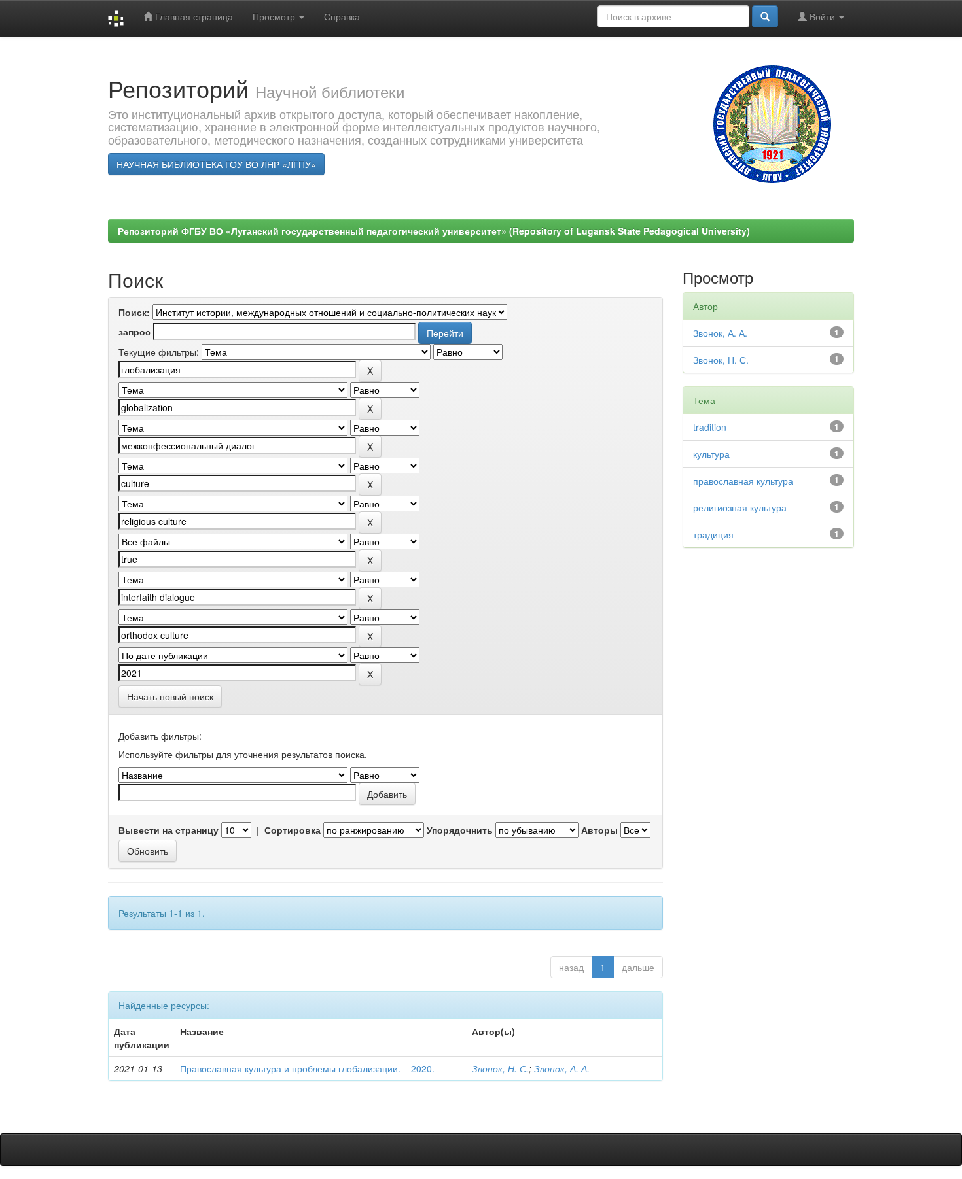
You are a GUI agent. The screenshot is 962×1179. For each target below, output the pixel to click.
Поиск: (134, 311)
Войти (822, 16)
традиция (713, 534)
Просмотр (275, 16)
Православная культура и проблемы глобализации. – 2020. (307, 1068)
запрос (134, 331)
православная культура (743, 480)
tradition (709, 427)
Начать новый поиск (170, 696)
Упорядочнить (460, 829)
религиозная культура (740, 507)
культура (711, 453)
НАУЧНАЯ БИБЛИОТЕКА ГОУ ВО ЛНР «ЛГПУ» (216, 164)
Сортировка (292, 829)
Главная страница (192, 16)
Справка (342, 16)
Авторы (599, 829)
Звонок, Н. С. (500, 1068)
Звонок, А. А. (562, 1068)
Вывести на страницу (168, 829)
